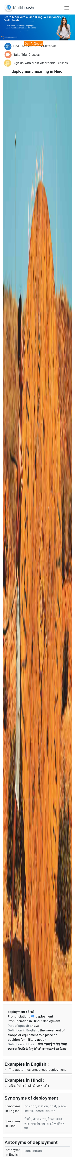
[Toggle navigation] (67, 8)
